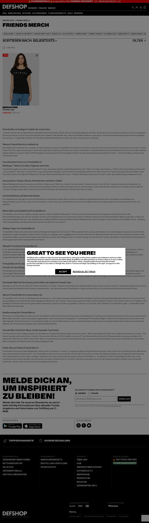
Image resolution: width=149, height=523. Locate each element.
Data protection (33, 265)
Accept (63, 271)
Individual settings (84, 271)
